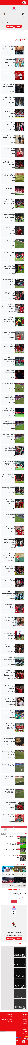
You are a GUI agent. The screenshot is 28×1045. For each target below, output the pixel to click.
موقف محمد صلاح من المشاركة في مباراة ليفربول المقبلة (9, 137)
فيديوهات (24, 1029)
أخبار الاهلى (24, 1021)
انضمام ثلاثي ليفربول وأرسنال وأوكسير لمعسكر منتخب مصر (9, 816)
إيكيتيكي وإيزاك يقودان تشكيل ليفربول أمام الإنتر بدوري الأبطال (10, 606)
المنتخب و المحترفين (6, 1016)
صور (26, 1031)
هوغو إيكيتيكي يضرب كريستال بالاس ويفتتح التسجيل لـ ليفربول (10, 791)
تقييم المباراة (9, 26)
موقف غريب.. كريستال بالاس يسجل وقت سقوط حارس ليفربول (9, 175)
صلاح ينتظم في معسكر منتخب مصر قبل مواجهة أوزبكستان (9, 659)
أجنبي (20, 897)
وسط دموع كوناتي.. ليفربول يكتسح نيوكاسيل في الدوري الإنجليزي (9, 476)
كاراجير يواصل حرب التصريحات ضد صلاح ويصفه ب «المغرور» (9, 124)
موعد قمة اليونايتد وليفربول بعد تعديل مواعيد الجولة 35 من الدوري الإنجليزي (9, 306)
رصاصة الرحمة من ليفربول (10, 514)
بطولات (25, 1026)
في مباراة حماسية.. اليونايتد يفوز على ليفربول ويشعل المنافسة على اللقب (9, 699)
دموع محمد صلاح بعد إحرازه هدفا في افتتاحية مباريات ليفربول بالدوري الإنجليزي (9, 740)
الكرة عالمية (9, 1014)
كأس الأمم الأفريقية (22, 1016)
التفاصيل (18, 26)
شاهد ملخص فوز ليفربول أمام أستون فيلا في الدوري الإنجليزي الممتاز (9, 687)
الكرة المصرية (23, 1023)
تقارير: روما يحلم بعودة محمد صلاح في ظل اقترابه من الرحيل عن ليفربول (9, 555)
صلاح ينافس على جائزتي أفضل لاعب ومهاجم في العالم (10, 646)
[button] (2, 834)
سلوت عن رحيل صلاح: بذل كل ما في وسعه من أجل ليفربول (10, 293)
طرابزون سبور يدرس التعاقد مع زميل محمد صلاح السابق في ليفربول (9, 48)
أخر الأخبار (24, 1019)
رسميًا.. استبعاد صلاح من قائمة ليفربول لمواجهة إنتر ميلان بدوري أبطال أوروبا (9, 633)
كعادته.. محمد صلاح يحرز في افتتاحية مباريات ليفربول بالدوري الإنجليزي (9, 753)
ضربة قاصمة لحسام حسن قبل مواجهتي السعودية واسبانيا (9, 372)
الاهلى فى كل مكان (7, 1019)
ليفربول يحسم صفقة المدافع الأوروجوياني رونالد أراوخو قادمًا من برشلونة (9, 61)
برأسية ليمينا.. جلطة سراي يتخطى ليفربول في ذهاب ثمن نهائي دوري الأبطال (9, 423)
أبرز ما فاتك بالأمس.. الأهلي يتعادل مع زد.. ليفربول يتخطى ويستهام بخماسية (9, 463)
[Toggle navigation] (3, 2)
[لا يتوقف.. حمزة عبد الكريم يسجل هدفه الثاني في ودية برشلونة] (19, 951)
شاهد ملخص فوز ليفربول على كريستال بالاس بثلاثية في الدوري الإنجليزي (9, 163)
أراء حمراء (9, 1021)
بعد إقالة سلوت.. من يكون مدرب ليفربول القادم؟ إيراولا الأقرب (9, 86)
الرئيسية (24, 1014)
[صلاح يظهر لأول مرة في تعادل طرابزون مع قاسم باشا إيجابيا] (19, 971)
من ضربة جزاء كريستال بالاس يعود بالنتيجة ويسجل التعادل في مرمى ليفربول (9, 778)
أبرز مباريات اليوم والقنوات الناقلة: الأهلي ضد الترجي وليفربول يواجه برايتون (10, 359)
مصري (20, 895)
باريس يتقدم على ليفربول (9, 252)
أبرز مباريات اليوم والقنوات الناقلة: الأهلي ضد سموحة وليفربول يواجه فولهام (9, 216)
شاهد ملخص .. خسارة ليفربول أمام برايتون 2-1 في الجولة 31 (9, 346)
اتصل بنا (25, 1033)
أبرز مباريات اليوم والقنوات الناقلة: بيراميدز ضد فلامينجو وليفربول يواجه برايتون (9, 593)
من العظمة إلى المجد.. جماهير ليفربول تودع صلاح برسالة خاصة (9, 111)
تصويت (14, 901)
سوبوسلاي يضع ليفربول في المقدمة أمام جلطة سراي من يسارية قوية (9, 397)
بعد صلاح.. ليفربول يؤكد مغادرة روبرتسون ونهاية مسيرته (10, 229)
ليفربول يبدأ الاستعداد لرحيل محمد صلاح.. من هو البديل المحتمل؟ (9, 712)
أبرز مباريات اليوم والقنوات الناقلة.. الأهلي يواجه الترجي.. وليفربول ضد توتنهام (9, 410)
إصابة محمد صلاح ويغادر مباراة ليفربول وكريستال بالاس (10, 188)
